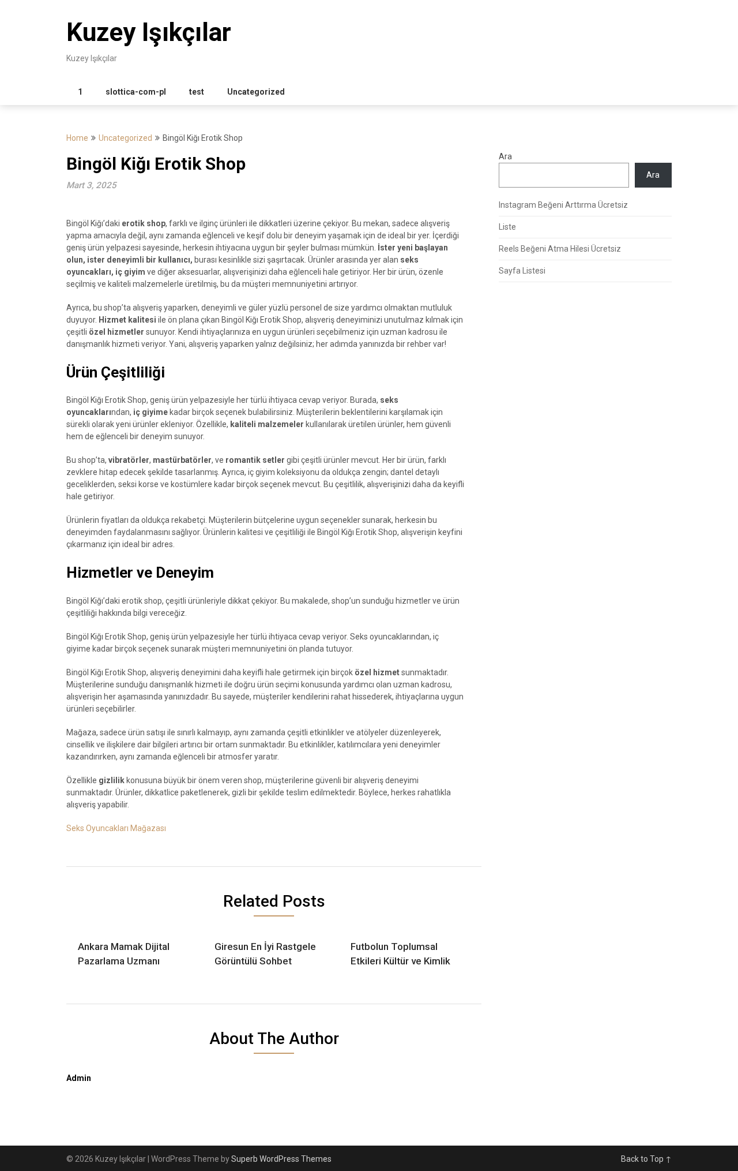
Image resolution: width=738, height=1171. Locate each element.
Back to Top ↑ (646, 1158)
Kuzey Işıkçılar (148, 32)
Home (77, 138)
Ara (505, 156)
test (196, 91)
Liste (507, 226)
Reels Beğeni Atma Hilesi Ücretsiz (560, 248)
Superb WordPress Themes (281, 1158)
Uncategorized (256, 91)
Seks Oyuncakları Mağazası (116, 828)
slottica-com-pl (136, 91)
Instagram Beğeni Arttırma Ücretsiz (563, 204)
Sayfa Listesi (522, 270)
